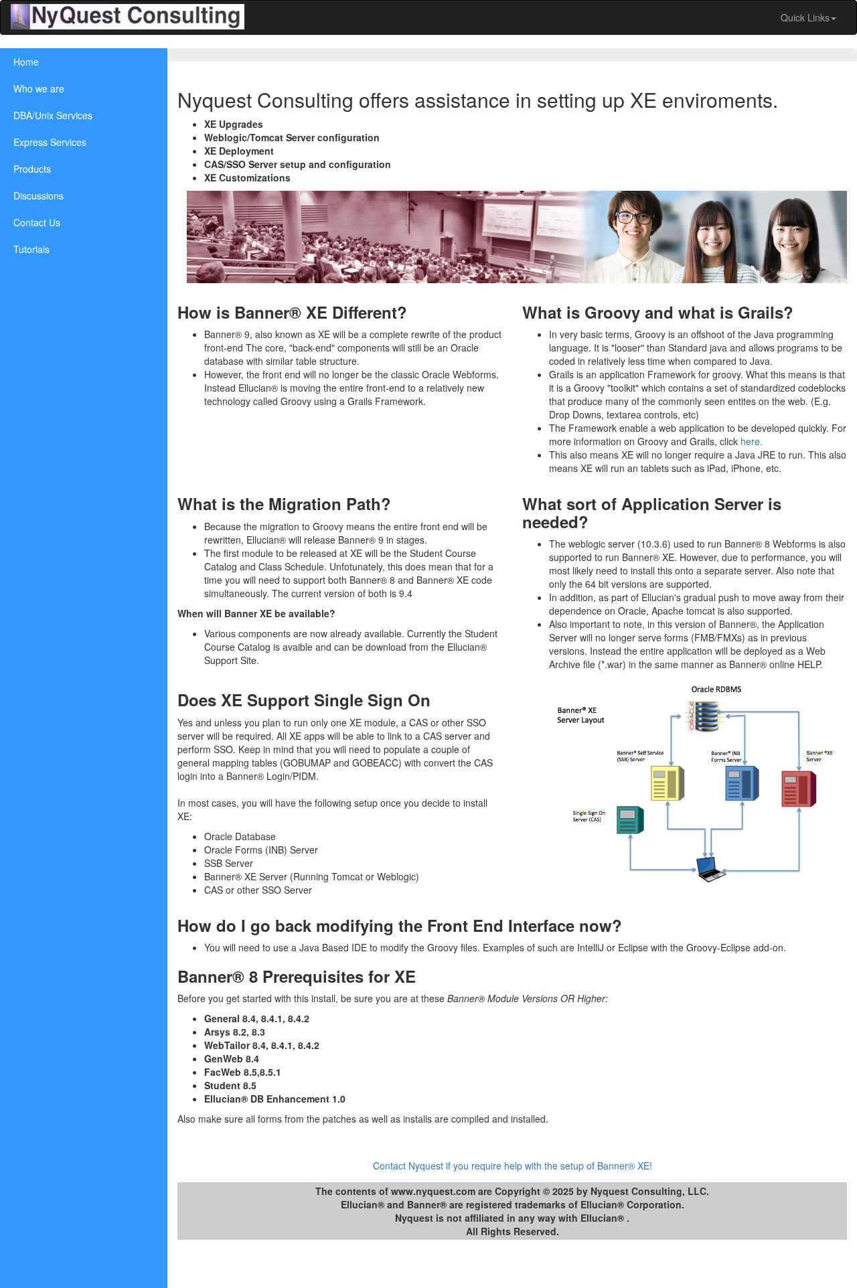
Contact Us (36, 222)
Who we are (38, 88)
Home (26, 61)
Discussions (38, 195)
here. (750, 441)
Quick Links (805, 17)
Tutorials (31, 249)
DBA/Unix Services (52, 115)
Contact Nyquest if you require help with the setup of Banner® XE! (512, 1165)
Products (32, 168)
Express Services (49, 142)
